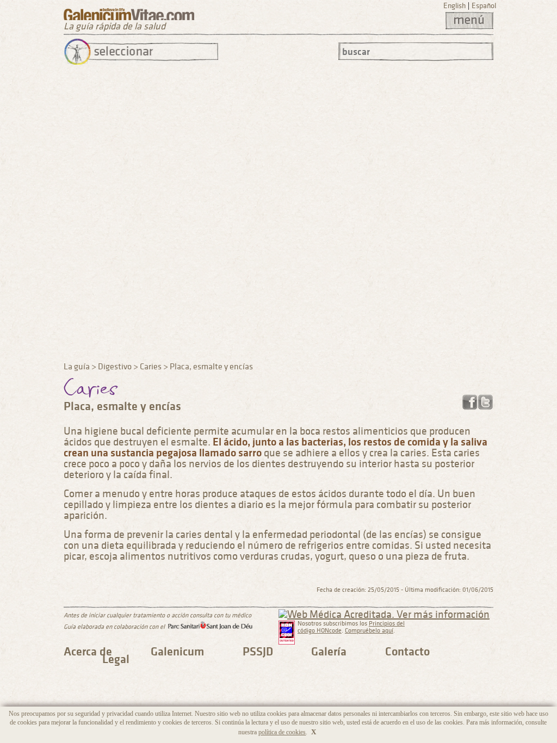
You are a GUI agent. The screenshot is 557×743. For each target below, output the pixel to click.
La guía (77, 366)
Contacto (407, 651)
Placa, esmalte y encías (211, 366)
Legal (115, 659)
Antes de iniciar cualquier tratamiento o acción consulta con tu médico (157, 615)
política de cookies (282, 732)
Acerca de (88, 651)
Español (484, 6)
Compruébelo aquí (369, 630)
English (454, 6)
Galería (328, 651)
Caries (151, 366)
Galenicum (177, 651)
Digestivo (115, 366)
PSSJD (258, 651)
